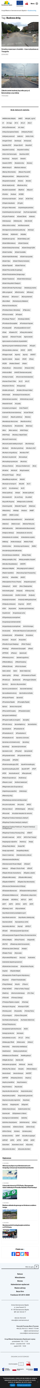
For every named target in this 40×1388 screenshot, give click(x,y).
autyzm (15, 158)
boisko (29, 181)
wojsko (21, 1069)
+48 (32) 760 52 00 (20, 1318)
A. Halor (21, 127)
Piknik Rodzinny (21, 662)
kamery (28, 417)
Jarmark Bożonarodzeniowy (12, 412)
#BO (20, 118)
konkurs (5, 448)
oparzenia (13, 608)
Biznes (20, 1281)
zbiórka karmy (25, 1122)
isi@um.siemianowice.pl (31, 1331)
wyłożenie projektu (9, 1096)
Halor (25, 363)
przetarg (26, 742)
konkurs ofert (31, 448)
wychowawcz (7, 1087)
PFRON (5, 653)
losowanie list (7, 497)
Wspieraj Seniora (17, 1078)
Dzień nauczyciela (26, 256)
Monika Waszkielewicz (10, 564)
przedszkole (7, 729)
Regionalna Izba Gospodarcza (13, 787)
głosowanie (28, 337)
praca (5, 706)
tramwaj (25, 1002)
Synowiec (19, 953)
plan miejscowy (25, 671)
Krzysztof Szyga (8, 475)
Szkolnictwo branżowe (10, 966)
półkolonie (17, 680)
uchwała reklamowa (28, 1020)
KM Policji (6, 435)
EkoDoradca (20, 292)
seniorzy (23, 842)
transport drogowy (9, 1006)
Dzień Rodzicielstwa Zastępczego (14, 274)
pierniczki (23, 653)
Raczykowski (27, 773)
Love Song (19, 497)
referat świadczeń (21, 782)
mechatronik (30, 519)
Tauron (25, 984)
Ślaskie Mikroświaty (25, 877)
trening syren (7, 1011)
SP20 (18, 904)
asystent (29, 145)
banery (30, 163)
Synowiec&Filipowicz (10, 957)
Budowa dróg (22, 185)
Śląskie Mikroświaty (9, 877)
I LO (21, 381)
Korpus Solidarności (23, 466)
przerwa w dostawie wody (11, 742)
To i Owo (31, 993)
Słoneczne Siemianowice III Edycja (14, 886)
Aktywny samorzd (8, 136)
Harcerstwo (18, 368)
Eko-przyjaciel (7, 292)
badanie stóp (20, 163)
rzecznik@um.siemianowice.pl (29, 1333)
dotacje (31, 230)
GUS (24, 359)
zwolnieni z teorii (18, 1145)
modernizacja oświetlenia (11, 555)
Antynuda (28, 141)
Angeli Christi (7, 141)
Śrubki (5, 931)
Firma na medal (8, 314)
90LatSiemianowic (9, 127)
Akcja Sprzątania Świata (11, 132)
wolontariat (6, 1073)
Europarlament (27, 297)
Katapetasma (7, 426)
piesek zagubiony (23, 657)
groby (26, 354)
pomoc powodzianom (10, 689)
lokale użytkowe (29, 493)
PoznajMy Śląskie (23, 702)
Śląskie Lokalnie (30, 873)
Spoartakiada (20, 908)
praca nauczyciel (16, 706)
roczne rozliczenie (9, 804)
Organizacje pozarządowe (11, 617)
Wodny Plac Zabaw (9, 1069)
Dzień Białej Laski (23, 239)
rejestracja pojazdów (10, 791)
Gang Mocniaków (26, 332)
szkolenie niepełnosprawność (12, 962)
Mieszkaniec (20, 1277)
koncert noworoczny (9, 439)
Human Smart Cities (9, 381)
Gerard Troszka (16, 337)
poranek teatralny (26, 689)
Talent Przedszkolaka (19, 980)
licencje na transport (9, 484)
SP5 (31, 904)
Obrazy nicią (30, 591)
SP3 (25, 904)
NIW (15, 586)
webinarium (7, 1051)
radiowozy (23, 778)
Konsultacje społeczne (10, 461)
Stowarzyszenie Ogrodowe (19, 931)
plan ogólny (7, 675)
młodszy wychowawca (22, 546)
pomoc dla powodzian (19, 684)
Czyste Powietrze (8, 216)
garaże (5, 337)
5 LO (23, 123)
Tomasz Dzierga (17, 998)
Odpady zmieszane (9, 604)
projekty (26, 720)
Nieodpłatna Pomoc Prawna (12, 582)
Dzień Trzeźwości (8, 279)
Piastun (14, 653)
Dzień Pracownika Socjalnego (12, 270)
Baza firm (20, 1291)
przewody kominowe (19, 747)
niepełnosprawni (30, 582)
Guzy (31, 359)
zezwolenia (6, 1127)
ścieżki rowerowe (8, 837)
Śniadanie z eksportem (29, 895)
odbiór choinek (21, 595)
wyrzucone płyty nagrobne (11, 1100)
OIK (4, 608)
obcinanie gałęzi (8, 591)
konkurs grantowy (17, 448)
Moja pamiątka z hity (9, 559)
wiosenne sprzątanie (9, 1064)
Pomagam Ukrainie (30, 680)
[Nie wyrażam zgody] (38, 1382)
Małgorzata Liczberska (25, 501)
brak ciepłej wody (8, 185)
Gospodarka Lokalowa (10, 350)
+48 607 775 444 (33, 1328)
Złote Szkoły (7, 1131)
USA (26, 1029)
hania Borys (7, 368)
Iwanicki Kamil (7, 403)
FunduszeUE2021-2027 (22, 328)
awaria (23, 158)
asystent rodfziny (23, 150)
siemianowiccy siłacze (24, 855)
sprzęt (21, 926)
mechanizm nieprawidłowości (12, 519)
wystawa (26, 1100)
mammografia (7, 506)
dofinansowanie (24, 225)
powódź (20, 698)
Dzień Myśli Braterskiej (10, 256)
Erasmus (6, 297)
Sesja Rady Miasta (9, 846)
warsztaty (6, 1047)
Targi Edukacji (7, 984)
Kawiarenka (19, 426)
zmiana (17, 1131)
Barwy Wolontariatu (9, 172)
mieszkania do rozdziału (10, 537)
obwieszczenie (8, 595)
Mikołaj (5, 542)
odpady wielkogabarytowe (27, 600)
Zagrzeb (25, 1104)
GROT (33, 354)
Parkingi (5, 649)
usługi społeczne (8, 1033)
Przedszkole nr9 (8, 738)
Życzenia (30, 1145)
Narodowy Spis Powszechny (26, 573)
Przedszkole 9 (21, 733)
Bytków (21, 190)
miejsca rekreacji (8, 533)
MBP (32, 510)
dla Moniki (29, 221)
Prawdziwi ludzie (24, 711)
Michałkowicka (8, 528)
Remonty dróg (7, 796)
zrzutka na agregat (29, 1136)
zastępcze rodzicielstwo (11, 1118)
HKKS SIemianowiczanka (23, 372)
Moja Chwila (27, 555)
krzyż (19, 475)
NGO (23, 577)
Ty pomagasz (7, 1015)
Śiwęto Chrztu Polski (17, 868)
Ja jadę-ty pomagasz (10, 408)
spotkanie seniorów (9, 917)
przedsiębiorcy (20, 724)
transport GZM (24, 1006)
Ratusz (20, 1274)
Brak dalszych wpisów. (20, 110)
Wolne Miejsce (32, 1069)
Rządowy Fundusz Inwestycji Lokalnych (15, 818)
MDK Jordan (14, 515)
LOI (23, 488)
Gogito (33, 346)
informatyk (6, 395)
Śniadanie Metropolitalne (29, 891)
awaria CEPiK (7, 163)
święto (25, 949)
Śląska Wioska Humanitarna (12, 873)
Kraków (5, 470)
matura (24, 510)
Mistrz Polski (29, 542)
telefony (5, 993)
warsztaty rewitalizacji (20, 1047)
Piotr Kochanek (21, 666)
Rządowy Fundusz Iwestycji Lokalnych (15, 822)
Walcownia (21, 1042)
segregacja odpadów (10, 842)
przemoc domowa (23, 738)
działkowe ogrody (9, 239)
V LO (21, 1038)
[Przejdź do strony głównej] (6, 3)
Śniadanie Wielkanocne (10, 895)
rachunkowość (14, 773)
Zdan (34, 1122)
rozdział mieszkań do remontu (22, 813)
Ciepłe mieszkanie (9, 203)
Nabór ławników (8, 573)
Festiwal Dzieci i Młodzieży (11, 310)
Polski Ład (6, 680)
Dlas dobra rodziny (9, 225)
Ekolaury (30, 292)
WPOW (5, 1078)
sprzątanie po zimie (22, 922)
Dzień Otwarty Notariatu (21, 261)
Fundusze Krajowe (27, 323)
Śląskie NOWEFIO (9, 882)
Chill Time (30, 199)
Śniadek (5, 900)
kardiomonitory (26, 421)
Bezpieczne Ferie (23, 176)
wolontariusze (18, 1073)
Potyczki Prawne (8, 698)
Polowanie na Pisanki (29, 675)
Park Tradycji (26, 644)
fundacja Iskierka (24, 319)
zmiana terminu (8, 1136)
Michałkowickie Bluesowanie (26, 528)
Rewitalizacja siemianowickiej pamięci (15, 800)
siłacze (5, 868)
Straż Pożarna (20, 940)
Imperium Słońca (8, 386)
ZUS (33, 1140)
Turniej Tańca (30, 1011)
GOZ (23, 350)
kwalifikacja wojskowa (10, 479)
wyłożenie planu (27, 1091)
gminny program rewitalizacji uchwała (15, 346)
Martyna (32, 506)
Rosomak (6, 813)
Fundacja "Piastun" (9, 319)
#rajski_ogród (30, 118)
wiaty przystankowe (20, 1051)
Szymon (5, 980)
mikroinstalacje (16, 542)
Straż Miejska (7, 940)
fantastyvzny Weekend (21, 301)
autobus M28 (24, 154)
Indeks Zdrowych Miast (25, 390)
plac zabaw (6, 671)
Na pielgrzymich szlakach (26, 568)
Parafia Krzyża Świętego (11, 644)
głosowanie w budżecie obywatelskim (15, 341)
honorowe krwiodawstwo (25, 377)
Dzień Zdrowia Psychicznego (12, 288)
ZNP (18, 1136)
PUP (34, 769)
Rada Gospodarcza (9, 778)
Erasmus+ (16, 297)
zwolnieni (6, 1145)
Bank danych (7, 167)
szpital (5, 971)
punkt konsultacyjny (28, 764)
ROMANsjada (20, 809)
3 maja (10, 123)
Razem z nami (7, 782)
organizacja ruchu (19, 613)
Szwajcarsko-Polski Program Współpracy (16, 975)
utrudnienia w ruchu (9, 1038)
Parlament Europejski (18, 649)
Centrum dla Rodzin (9, 199)
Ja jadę (18, 403)
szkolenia (32, 957)
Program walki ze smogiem (11, 720)
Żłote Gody (30, 1127)
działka (24, 234)
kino (4, 430)
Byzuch (30, 190)
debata (32, 216)
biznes (21, 181)
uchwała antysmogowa (10, 1020)
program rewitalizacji (9, 715)
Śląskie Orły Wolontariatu (27, 882)
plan (15, 671)
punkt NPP (26, 769)
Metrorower (16, 524)
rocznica (21, 804)
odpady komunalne (9, 600)
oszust (14, 640)
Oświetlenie (19, 635)
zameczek (6, 1113)
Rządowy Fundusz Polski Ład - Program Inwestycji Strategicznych (18, 827)
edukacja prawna (30, 288)
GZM (5, 363)
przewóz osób (7, 751)
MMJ (34, 546)
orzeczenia (6, 631)
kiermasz (29, 426)
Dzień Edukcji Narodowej (11, 248)
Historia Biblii (7, 372)
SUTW (5, 944)
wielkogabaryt (26, 1055)
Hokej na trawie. (8, 377)
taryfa (18, 984)
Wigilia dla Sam (8, 1060)
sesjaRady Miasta (23, 851)
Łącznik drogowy (8, 501)
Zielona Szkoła (18, 1127)
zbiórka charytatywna (10, 1122)
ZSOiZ (5, 1140)
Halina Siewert (15, 363)
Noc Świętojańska (26, 586)
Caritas (5, 194)
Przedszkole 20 (8, 733)
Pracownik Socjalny (9, 711)
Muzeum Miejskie (8, 568)
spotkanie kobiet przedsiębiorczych (14, 913)
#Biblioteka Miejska (9, 118)
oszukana (30, 635)
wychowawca (22, 1082)
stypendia (31, 940)
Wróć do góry (29, 1267)
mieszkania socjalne (28, 537)
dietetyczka (18, 221)
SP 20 (24, 900)
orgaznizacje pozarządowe (11, 626)
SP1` (4, 904)
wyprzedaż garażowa (25, 1096)
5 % (17, 123)
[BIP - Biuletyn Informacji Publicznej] (27, 4)
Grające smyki (7, 354)
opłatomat (6, 613)
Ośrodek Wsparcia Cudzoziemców (25, 631)
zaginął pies (15, 1104)
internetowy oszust (27, 399)
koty (34, 466)
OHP (29, 604)
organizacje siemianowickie (11, 622)
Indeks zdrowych (8, 390)
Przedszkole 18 (19, 729)
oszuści (5, 640)
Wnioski (22, 1064)
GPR (30, 350)
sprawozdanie (7, 922)
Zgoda (12, 1385)
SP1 (31, 900)
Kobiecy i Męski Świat (20, 435)
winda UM (20, 1060)
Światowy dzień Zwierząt (11, 949)
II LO (27, 381)
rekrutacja (23, 791)
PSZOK (16, 760)
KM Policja (24, 430)
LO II (4, 488)
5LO (30, 123)
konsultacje (23, 457)
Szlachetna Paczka (27, 966)
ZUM (26, 1140)
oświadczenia (7, 635)
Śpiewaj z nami (8, 908)
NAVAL (5, 577)
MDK (5, 515)
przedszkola (33, 724)
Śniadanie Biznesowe (10, 891)
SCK (19, 837)
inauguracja (21, 386)
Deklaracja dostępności (20, 1356)
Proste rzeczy (7, 724)
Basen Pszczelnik (25, 172)
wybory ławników (8, 1082)
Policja (16, 675)
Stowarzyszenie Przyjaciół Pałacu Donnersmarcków (19, 935)
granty (18, 354)
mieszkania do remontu (24, 533)
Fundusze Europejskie (10, 323)
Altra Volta (30, 136)
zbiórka (24, 1118)
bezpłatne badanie (9, 181)
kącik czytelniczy (17, 417)
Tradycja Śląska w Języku (11, 1002)
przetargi (6, 747)
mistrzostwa (7, 546)
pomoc (5, 684)
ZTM (19, 1140)
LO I (29, 484)
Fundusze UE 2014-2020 (20, 1295)
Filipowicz (27, 310)
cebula (14, 194)
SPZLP (28, 926)
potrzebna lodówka (26, 693)
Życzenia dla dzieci (9, 1149)
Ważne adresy (20, 1288)
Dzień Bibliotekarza (9, 243)
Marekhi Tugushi (21, 506)
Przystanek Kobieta (24, 755)
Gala (4, 332)
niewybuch (6, 586)
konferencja (30, 444)
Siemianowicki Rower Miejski (12, 864)
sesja (31, 842)
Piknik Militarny (8, 662)
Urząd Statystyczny (9, 1024)
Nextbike (15, 577)
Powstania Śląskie (9, 702)
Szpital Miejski (15, 971)
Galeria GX (13, 332)
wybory (28, 1078)
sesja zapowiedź (8, 851)
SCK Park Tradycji (30, 837)
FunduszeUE (7, 328)
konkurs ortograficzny (10, 452)
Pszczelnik (6, 760)
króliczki (14, 470)
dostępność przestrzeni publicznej (14, 230)
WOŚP (29, 1073)
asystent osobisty (8, 150)
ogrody (21, 604)
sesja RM (21, 846)
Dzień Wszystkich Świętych (11, 283)
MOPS (23, 564)
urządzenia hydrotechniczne (12, 1029)
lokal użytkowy (7, 493)
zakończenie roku (24, 1109)
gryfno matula (7, 359)
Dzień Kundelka (21, 252)
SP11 (11, 904)
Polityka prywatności (23, 1385)
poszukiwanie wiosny (10, 693)
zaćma (5, 1104)
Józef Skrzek (29, 412)
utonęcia (20, 1033)
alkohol (20, 136)
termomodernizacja (18, 993)
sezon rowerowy (8, 855)
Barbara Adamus (20, 167)
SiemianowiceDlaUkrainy (11, 859)
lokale (18, 493)
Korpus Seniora (8, 466)
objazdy (19, 591)
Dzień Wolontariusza (24, 279)
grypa (18, 359)
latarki (23, 479)
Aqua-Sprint (19, 145)
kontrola (24, 461)
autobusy (6, 158)
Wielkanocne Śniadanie (10, 1055)
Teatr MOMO (7, 989)
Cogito (20, 203)
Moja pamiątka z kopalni (27, 559)
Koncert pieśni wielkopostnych (13, 444)
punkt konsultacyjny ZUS (11, 769)
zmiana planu (27, 1131)
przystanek (28, 751)
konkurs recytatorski (9, 457)
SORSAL (15, 900)
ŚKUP (30, 868)
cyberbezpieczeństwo (26, 207)
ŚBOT (30, 833)
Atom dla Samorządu (10, 154)
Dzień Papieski (7, 265)
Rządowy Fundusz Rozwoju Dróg (13, 833)
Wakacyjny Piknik (8, 1042)
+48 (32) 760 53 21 (22, 1328)
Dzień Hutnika (7, 252)
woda (30, 1064)
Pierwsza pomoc (8, 657)
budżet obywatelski (9, 190)
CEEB (21, 194)
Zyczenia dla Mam (24, 1149)
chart (21, 199)
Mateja (16, 510)
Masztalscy (6, 510)
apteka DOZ (7, 145)
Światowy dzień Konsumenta (20, 944)
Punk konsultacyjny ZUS (10, 764)
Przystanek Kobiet (9, 755)
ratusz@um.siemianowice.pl (20, 1320)
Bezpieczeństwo (8, 176)
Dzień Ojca (6, 261)
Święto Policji (7, 953)
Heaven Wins (30, 368)
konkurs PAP (25, 452)
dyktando (15, 234)
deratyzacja (7, 221)
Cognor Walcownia (9, 207)
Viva (28, 1038)
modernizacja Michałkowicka (12, 551)
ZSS (12, 1140)
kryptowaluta (25, 470)
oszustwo (23, 640)
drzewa (5, 234)
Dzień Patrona (20, 265)
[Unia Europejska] (20, 3)
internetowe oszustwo (10, 399)
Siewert (27, 864)
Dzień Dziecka (23, 243)
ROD (29, 804)
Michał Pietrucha (29, 524)
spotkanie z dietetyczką (26, 917)
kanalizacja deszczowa (10, 421)
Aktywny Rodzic (27, 132)
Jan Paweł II (24, 408)
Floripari (19, 314)
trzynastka (18, 1011)
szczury (22, 957)
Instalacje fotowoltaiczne (22, 395)
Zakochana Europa (9, 1109)
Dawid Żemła (22, 216)
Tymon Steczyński (21, 1015)
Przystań (19, 751)
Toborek (6, 998)
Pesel (31, 649)
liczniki (22, 484)
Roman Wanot (7, 809)
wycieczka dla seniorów (10, 1091)
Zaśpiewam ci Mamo (19, 1113)
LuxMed (29, 497)
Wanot (31, 1042)
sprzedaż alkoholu (9, 926)
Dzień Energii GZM (29, 248)
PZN (4, 773)
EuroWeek (6, 301)
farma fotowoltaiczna (10, 305)
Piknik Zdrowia (7, 666)
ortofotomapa (28, 626)
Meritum (6, 524)
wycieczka (19, 1087)
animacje (18, 141)
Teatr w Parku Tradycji (22, 989)
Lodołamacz (14, 488)
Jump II (5, 417)
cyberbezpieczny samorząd (12, 212)
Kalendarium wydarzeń (20, 1284)
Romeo (31, 809)
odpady (32, 595)
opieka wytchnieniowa (27, 608)
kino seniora (13, 430)
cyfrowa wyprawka (30, 212)
